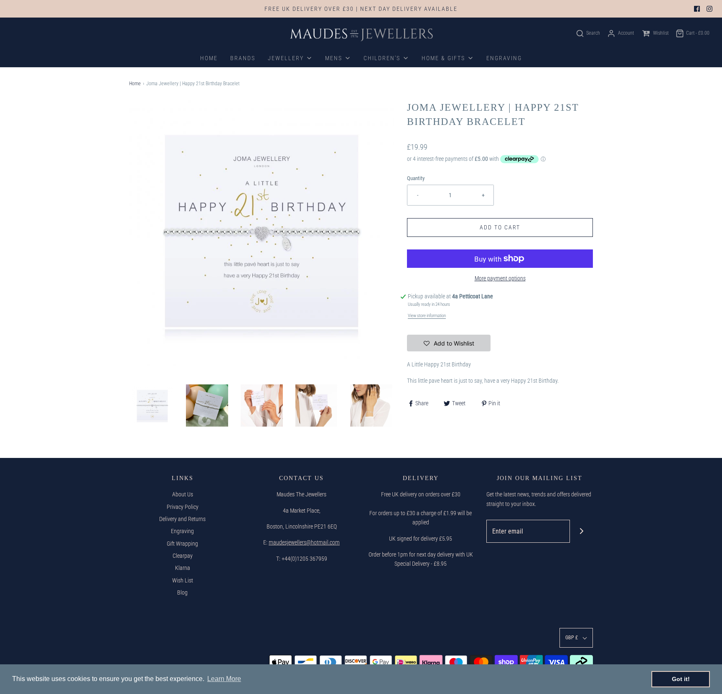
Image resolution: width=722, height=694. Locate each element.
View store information (427, 315)
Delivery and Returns (182, 519)
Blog (182, 592)
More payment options (500, 278)
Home (135, 83)
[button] (152, 405)
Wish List (182, 580)
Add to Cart (500, 227)
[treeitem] (290, 58)
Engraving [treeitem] (504, 58)
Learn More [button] (224, 678)
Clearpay (183, 555)
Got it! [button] (681, 679)
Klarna (182, 567)
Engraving (182, 531)
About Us (182, 494)
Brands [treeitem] (242, 58)
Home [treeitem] (209, 58)
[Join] (581, 531)
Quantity (416, 178)
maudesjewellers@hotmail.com (304, 542)
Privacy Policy (182, 506)
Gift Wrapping (182, 543)
